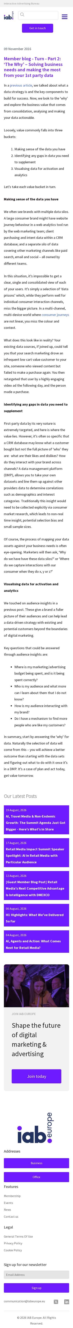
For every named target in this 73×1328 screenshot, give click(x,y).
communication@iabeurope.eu (24, 1301)
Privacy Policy (13, 1243)
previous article (21, 85)
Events (8, 1203)
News (7, 1209)
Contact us (11, 1216)
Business (36, 1163)
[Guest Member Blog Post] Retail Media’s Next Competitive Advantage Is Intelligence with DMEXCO (35, 888)
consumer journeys (55, 314)
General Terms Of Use (18, 1236)
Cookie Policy (13, 1250)
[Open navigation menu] (65, 17)
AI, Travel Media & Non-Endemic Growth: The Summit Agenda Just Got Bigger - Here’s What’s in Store (35, 822)
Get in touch (37, 28)
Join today (36, 1076)
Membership (12, 1196)
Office (36, 1177)
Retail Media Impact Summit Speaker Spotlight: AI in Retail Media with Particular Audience (35, 855)
